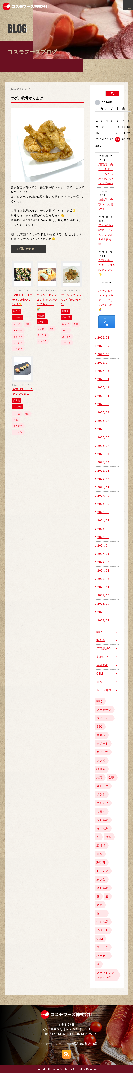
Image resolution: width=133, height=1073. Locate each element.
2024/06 (103, 529)
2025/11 (103, 396)
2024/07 (103, 520)
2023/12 (103, 579)
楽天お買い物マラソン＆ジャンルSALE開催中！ (105, 235)
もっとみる (107, 321)
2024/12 (103, 479)
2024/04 (103, 545)
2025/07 (103, 420)
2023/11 (103, 587)
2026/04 (103, 362)
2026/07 (103, 346)
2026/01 (103, 379)
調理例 (100, 640)
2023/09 (103, 603)
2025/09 (103, 404)
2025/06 (103, 429)
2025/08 (103, 412)
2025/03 (103, 454)
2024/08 (103, 512)
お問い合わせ (26, 248)
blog (99, 632)
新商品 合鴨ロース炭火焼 (105, 204)
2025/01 (103, 470)
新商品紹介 (103, 648)
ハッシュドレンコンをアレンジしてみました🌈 (105, 300)
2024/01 (103, 570)
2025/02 (103, 462)
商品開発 (102, 665)
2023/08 (103, 612)
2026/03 (103, 371)
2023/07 (103, 620)
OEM (99, 673)
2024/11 (103, 487)
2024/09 (103, 504)
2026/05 (103, 354)
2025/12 (103, 387)
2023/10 (103, 595)
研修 (99, 682)
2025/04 (103, 445)
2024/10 (103, 495)
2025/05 (103, 437)
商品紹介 (102, 657)
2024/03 (103, 553)
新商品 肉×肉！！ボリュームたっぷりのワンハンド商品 (106, 174)
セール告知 (103, 690)
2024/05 (103, 537)
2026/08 (103, 337)
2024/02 (103, 562)
